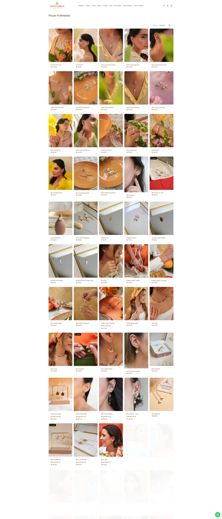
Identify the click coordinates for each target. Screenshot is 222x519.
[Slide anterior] (51, 45)
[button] (163, 25)
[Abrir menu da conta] (168, 6)
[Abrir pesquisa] (164, 6)
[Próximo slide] (69, 45)
